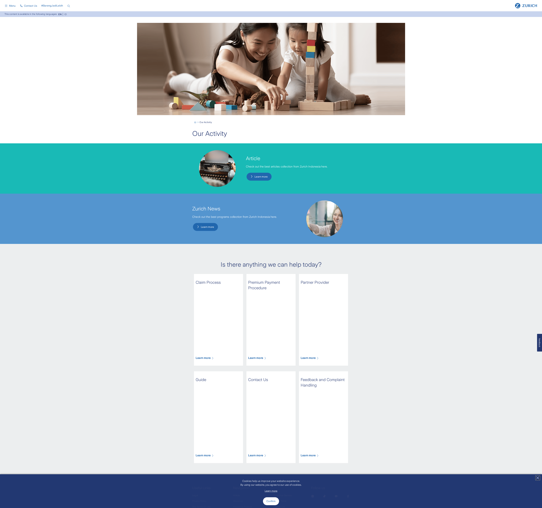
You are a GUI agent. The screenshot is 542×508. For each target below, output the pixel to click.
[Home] (526, 5)
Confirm (271, 501)
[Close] (538, 478)
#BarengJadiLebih (52, 5)
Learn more (271, 490)
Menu (12, 5)
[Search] (68, 5)
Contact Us (30, 6)
